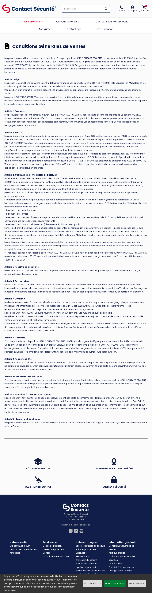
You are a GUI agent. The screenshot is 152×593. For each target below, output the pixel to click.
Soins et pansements (87, 549)
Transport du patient (86, 560)
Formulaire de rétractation (56, 556)
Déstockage (74, 29)
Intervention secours (86, 563)
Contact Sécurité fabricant (24, 549)
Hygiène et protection (87, 567)
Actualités (44, 29)
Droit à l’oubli (115, 563)
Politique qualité (117, 552)
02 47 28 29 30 (78, 519)
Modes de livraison (52, 545)
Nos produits (32, 21)
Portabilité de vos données (122, 567)
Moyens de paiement (54, 549)
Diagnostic (81, 552)
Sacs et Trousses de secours (90, 545)
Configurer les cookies (120, 570)
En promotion (105, 29)
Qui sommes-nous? (20, 545)
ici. (143, 291)
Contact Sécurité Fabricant (112, 21)
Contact (47, 552)
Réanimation (82, 556)
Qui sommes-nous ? (67, 21)
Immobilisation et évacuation (91, 570)
